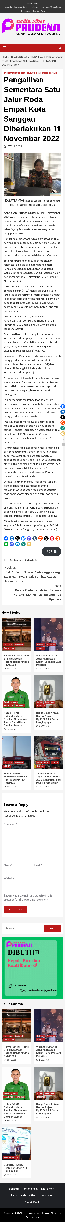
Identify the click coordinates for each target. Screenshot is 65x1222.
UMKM (7, 766)
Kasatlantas (15, 560)
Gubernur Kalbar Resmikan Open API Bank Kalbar (15, 1168)
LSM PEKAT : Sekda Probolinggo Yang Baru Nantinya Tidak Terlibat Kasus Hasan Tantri (32, 574)
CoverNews (50, 1212)
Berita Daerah (11, 73)
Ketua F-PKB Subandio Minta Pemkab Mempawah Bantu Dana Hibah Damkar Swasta (15, 719)
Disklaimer (34, 7)
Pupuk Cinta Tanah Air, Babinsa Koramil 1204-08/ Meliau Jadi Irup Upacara (37, 592)
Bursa (39, 702)
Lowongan (26, 10)
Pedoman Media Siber (51, 7)
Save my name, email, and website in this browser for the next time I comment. (28, 897)
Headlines (41, 73)
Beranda (8, 7)
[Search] (60, 48)
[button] (6, 538)
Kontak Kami (39, 10)
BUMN (55, 763)
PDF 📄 (51, 551)
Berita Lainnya (11, 1157)
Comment (10, 824)
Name (8, 865)
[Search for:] (24, 928)
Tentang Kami (20, 7)
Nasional (19, 645)
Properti (40, 648)
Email (38, 865)
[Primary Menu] (5, 47)
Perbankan (9, 648)
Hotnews (52, 73)
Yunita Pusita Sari (30, 560)
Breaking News (27, 73)
